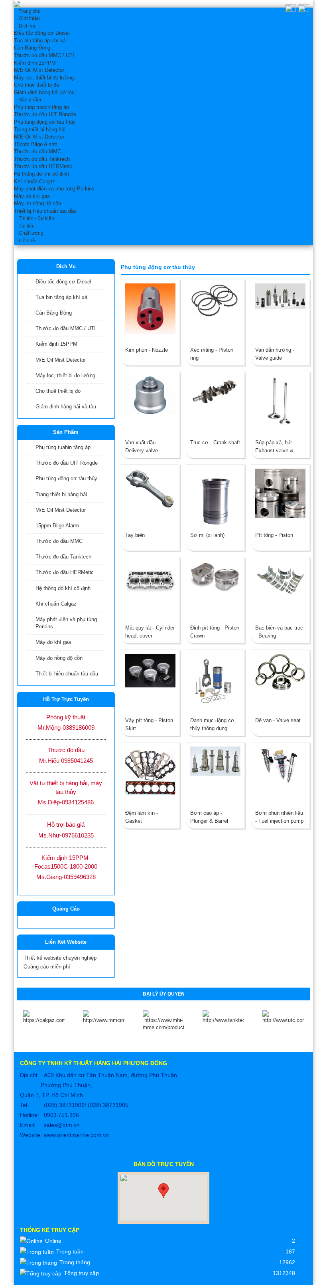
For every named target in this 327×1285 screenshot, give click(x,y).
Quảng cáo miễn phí (47, 967)
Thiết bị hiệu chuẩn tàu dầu (66, 674)
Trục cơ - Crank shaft (215, 442)
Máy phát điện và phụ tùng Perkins (66, 623)
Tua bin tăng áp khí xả (61, 297)
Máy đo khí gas (53, 642)
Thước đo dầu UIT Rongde (66, 463)
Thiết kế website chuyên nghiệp (60, 958)
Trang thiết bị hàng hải (61, 494)
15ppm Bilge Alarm (57, 526)
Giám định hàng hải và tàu (65, 407)
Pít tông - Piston (274, 535)
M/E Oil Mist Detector (60, 360)
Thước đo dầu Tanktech (63, 557)
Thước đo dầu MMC (59, 541)
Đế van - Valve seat (278, 720)
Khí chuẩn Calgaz (56, 604)
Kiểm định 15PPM (56, 344)
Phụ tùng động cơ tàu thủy (66, 478)
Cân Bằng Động (53, 313)
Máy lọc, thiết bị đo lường (65, 375)
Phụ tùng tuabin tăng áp (63, 447)
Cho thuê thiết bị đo (58, 391)
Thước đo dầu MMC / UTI (65, 328)
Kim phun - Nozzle (146, 350)
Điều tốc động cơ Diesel (63, 282)
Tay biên (135, 535)
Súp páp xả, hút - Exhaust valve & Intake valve (275, 450)
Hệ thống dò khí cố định (63, 588)
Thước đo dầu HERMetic (64, 572)
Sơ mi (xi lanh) (207, 535)
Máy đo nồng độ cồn (59, 658)
